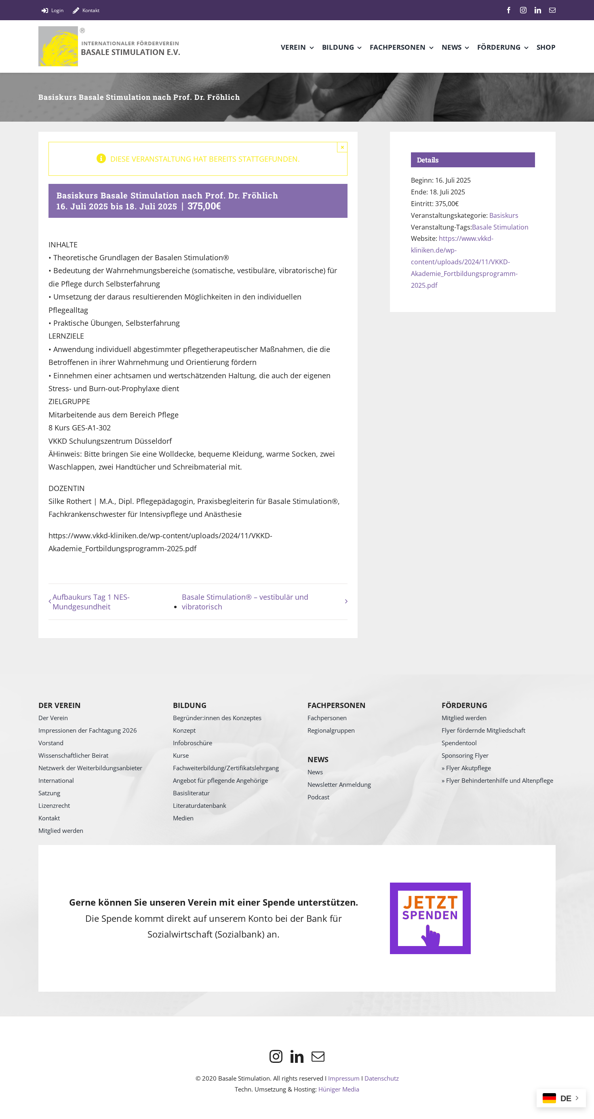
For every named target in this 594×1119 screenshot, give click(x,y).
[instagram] (523, 10)
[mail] (552, 10)
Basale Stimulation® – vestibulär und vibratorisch (245, 601)
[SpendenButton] (430, 886)
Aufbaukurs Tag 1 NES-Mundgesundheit (91, 601)
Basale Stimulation (500, 227)
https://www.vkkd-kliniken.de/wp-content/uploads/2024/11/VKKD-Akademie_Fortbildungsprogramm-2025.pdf (464, 261)
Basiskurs (503, 215)
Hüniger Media (338, 1089)
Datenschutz (381, 1078)
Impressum (344, 1078)
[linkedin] (538, 10)
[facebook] (509, 10)
